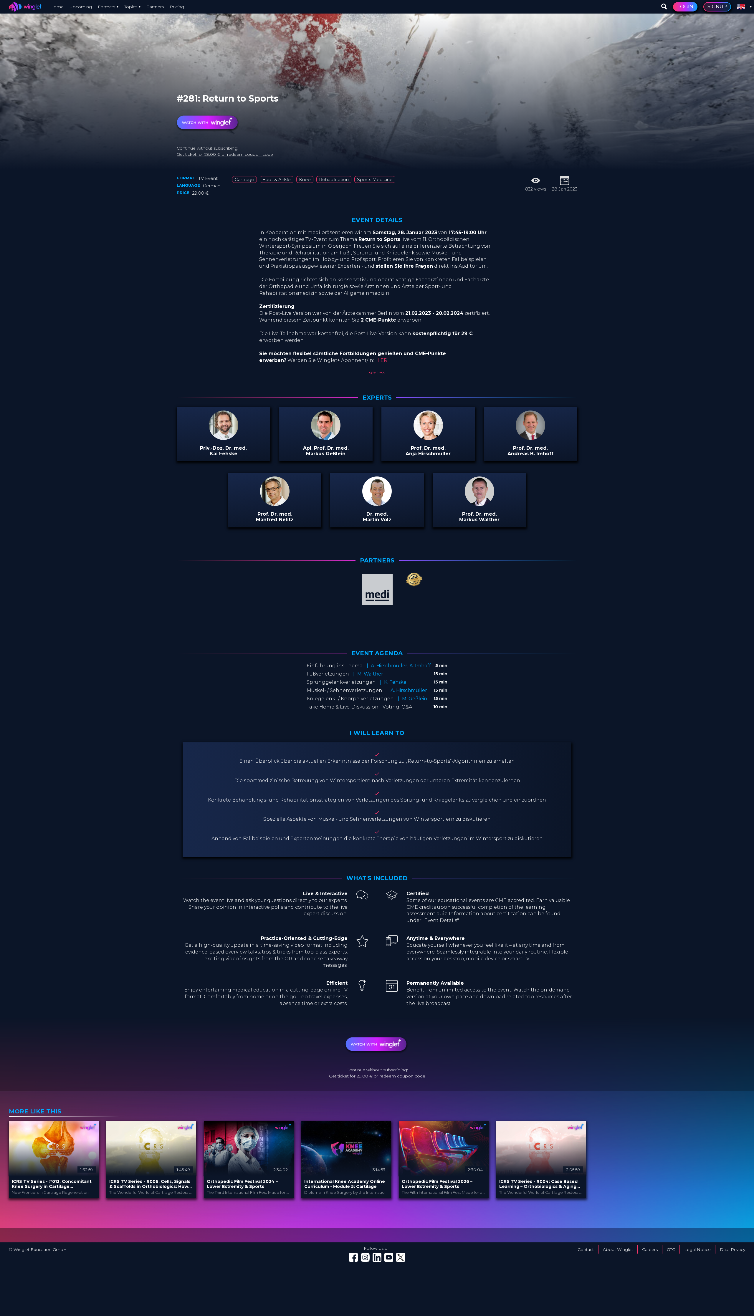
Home (57, 7)
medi (213, 92)
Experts (377, 397)
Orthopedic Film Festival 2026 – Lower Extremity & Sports (437, 1184)
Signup (717, 6)
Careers (650, 1249)
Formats (106, 7)
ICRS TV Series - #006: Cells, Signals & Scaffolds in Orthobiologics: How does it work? (149, 1184)
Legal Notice (697, 1249)
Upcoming (81, 7)
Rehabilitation (334, 179)
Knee (305, 179)
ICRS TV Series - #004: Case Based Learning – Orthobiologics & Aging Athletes (538, 1184)
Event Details (377, 220)
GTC (671, 1249)
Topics (130, 7)
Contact (586, 1249)
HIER (381, 360)
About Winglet (618, 1249)
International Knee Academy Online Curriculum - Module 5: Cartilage (344, 1184)
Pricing (177, 7)
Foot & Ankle (276, 179)
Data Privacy (732, 1249)
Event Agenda (377, 653)
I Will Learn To (377, 732)
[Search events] (664, 7)
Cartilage (244, 179)
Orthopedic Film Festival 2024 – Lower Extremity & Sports (242, 1184)
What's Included (377, 878)
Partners (155, 7)
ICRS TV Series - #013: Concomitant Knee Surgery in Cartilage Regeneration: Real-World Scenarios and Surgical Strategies (52, 1184)
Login (685, 6)
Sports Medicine (375, 179)
